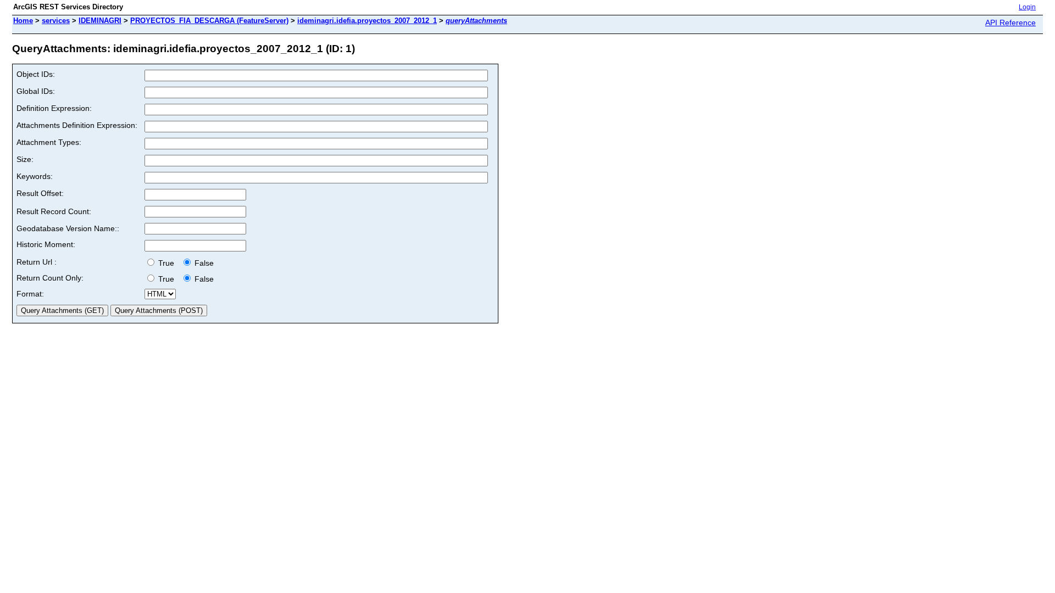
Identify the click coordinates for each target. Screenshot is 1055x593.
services (56, 20)
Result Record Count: (53, 211)
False (203, 263)
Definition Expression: (54, 108)
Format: (30, 293)
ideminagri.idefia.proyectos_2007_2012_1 (367, 20)
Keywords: (34, 176)
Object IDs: (35, 74)
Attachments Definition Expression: (76, 125)
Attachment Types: (48, 142)
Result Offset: (40, 193)
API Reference (1010, 22)
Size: (25, 159)
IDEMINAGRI (100, 20)
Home (23, 20)
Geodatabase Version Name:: (67, 228)
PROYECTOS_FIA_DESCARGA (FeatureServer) (209, 20)
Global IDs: (35, 91)
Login (1027, 7)
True (167, 263)
